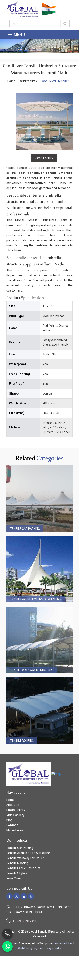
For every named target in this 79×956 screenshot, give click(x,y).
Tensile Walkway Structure (32, 670)
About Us (12, 805)
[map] (56, 774)
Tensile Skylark (17, 873)
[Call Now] (7, 934)
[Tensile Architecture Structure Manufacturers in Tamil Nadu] (39, 569)
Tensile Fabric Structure (23, 868)
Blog (9, 820)
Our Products (28, 80)
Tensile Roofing (22, 740)
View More (13, 878)
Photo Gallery (15, 810)
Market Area (15, 830)
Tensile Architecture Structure (35, 599)
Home (11, 80)
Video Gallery (15, 815)
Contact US (14, 825)
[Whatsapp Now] (7, 946)
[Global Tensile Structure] (22, 9)
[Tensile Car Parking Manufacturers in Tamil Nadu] (39, 498)
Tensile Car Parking (25, 528)
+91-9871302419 (25, 921)
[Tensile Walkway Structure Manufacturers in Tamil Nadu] (39, 640)
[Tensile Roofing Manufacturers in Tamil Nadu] (39, 710)
